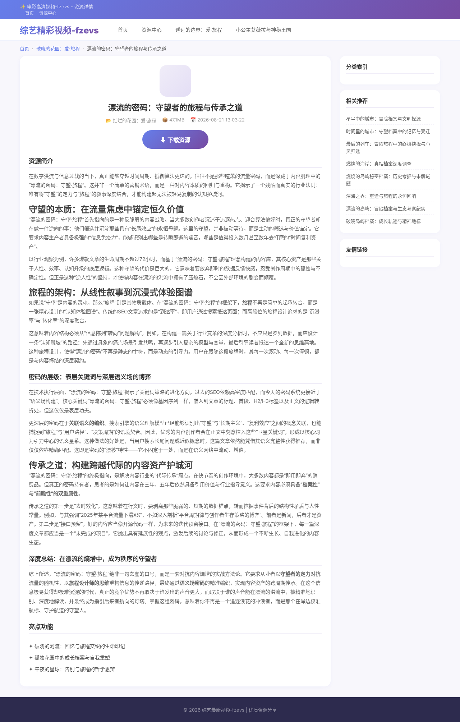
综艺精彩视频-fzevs (59, 30)
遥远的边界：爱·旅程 (198, 30)
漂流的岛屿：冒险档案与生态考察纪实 (386, 208)
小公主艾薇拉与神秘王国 (263, 30)
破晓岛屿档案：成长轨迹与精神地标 (383, 221)
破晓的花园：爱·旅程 (58, 48)
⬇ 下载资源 (175, 139)
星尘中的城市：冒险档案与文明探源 (383, 118)
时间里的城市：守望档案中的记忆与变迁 (388, 131)
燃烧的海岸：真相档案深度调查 (378, 163)
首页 (29, 13)
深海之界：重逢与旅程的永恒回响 (381, 196)
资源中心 (47, 13)
